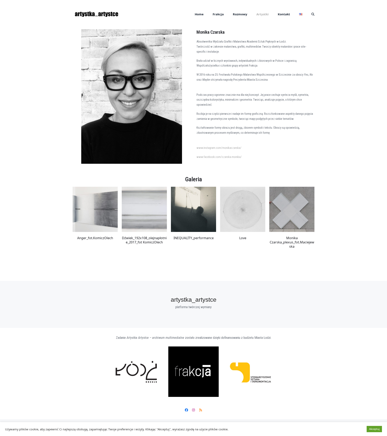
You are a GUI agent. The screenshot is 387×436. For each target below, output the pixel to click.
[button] (312, 14)
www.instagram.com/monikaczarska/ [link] (219, 148)
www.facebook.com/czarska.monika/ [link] (219, 157)
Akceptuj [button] (374, 429)
